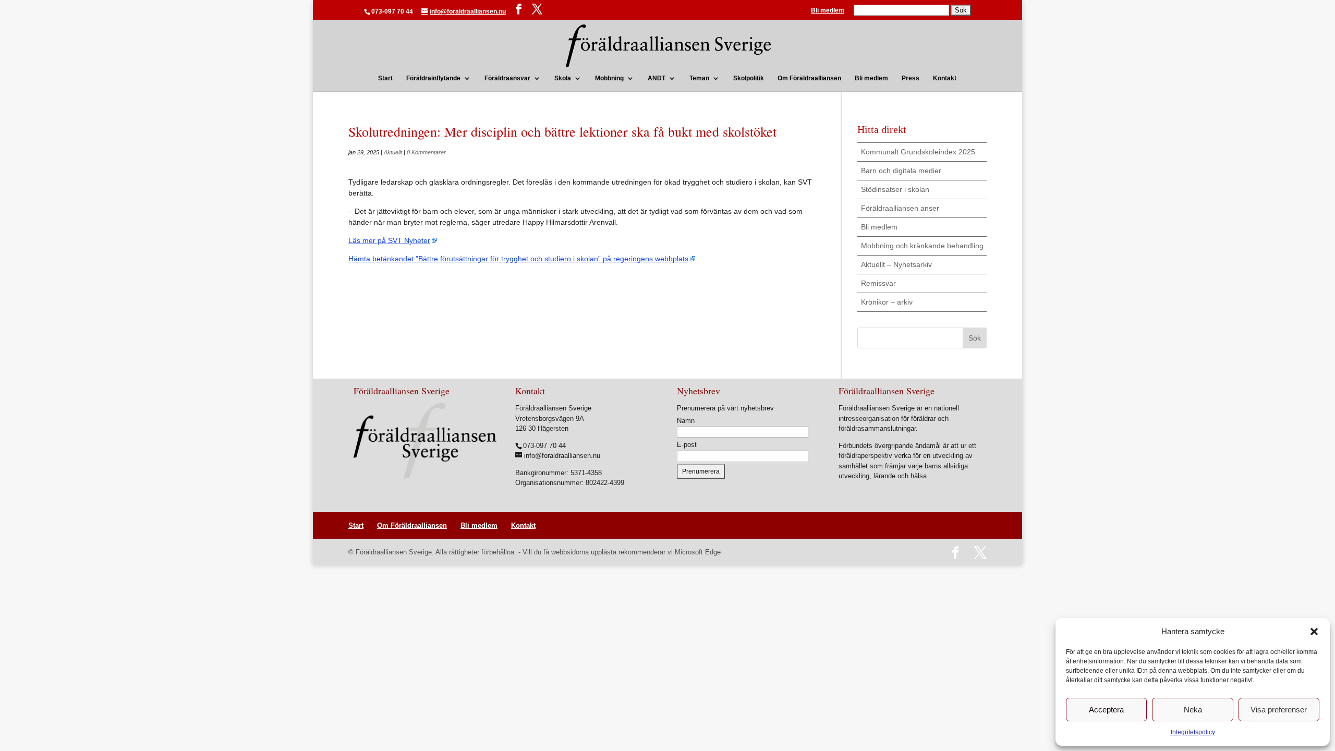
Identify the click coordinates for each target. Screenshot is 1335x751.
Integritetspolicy (1193, 732)
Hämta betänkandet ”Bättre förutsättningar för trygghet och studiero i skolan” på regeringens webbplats (518, 259)
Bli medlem (827, 10)
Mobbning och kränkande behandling (922, 245)
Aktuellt (393, 152)
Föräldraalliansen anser (900, 208)
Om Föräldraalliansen (809, 78)
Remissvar (878, 283)
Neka (1193, 709)
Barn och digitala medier (901, 170)
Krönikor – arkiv (887, 302)
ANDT (656, 78)
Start (385, 78)
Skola (562, 78)
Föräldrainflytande (433, 78)
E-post (687, 445)
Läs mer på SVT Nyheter (389, 240)
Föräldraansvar (507, 78)
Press (910, 78)
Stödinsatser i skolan (895, 189)
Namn (686, 421)
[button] (1314, 631)
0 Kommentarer (426, 152)
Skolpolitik (748, 78)
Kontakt (944, 78)
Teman (699, 78)
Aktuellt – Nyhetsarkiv (896, 264)
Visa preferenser (1279, 709)
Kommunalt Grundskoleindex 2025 (918, 152)
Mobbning (609, 78)
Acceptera (1106, 709)
